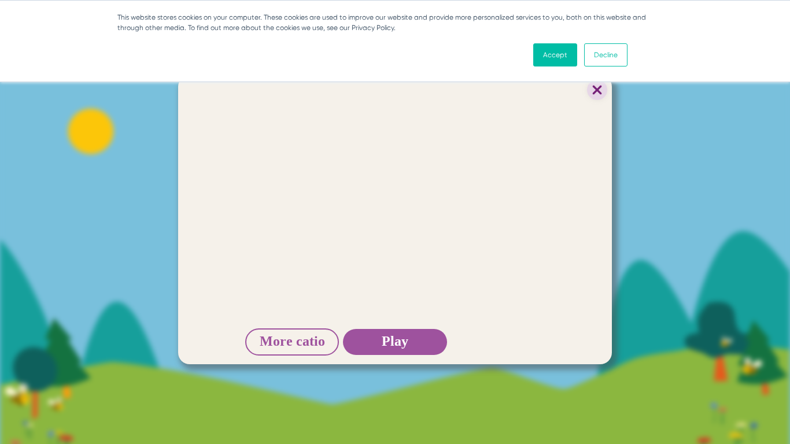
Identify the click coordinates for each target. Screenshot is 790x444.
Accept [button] (555, 55)
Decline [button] (606, 55)
